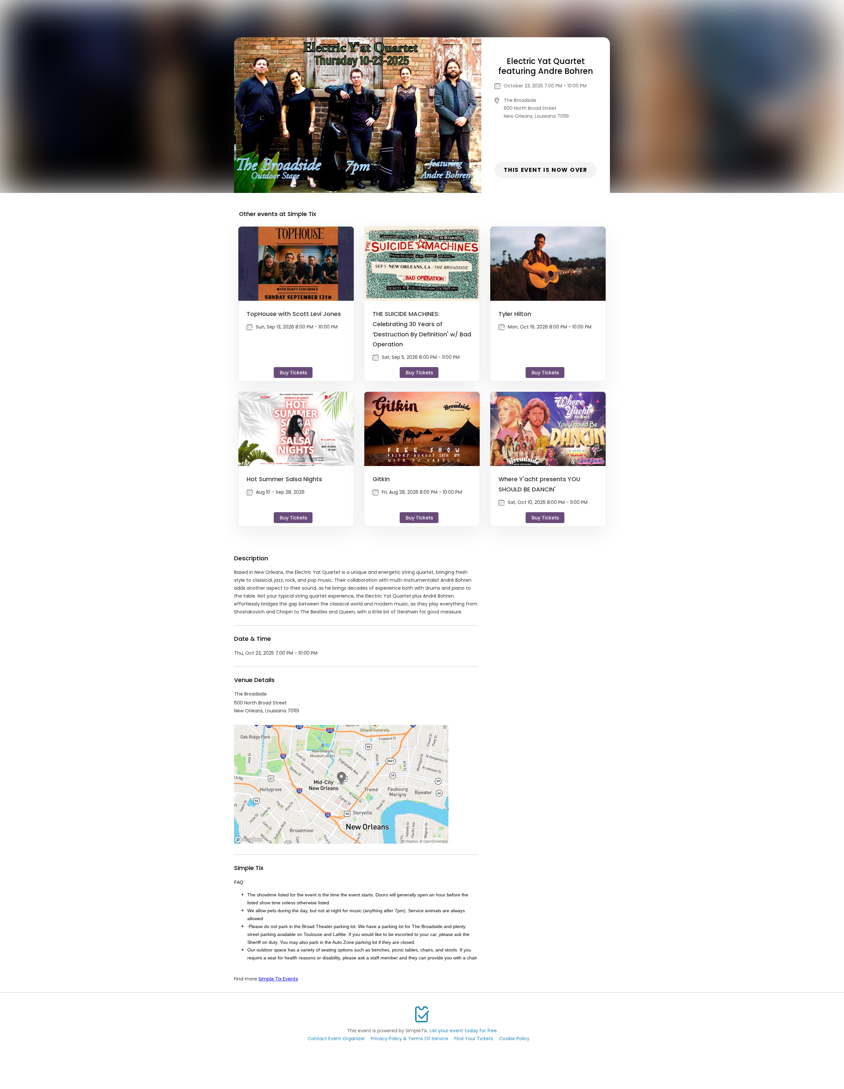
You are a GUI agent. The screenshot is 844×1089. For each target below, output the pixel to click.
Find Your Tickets (473, 1038)
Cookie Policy (514, 1038)
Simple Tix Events (278, 979)
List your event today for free (463, 1030)
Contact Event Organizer (336, 1038)
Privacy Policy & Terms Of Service (409, 1038)
